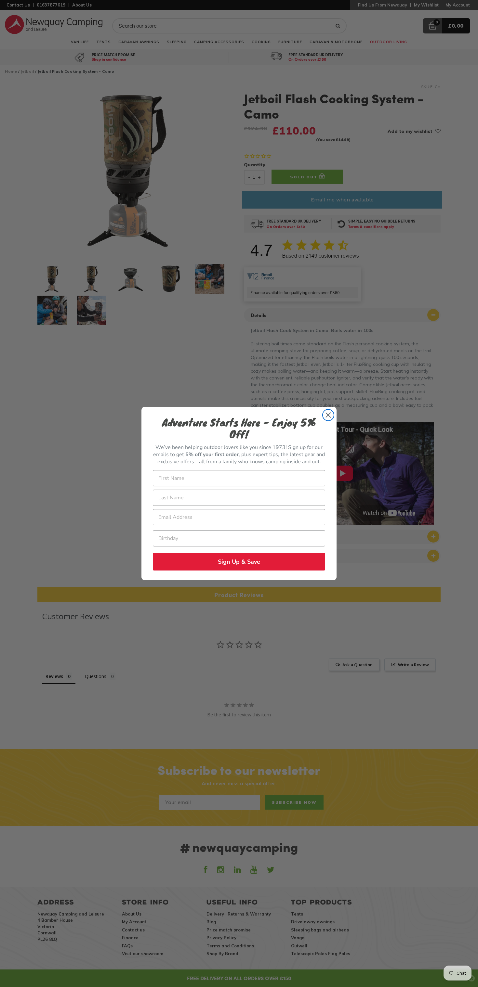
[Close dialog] (328, 415)
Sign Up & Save (239, 562)
